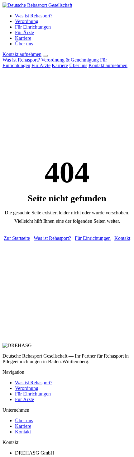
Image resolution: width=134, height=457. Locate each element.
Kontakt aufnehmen (21, 54)
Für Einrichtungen (33, 27)
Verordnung (26, 21)
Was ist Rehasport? (33, 15)
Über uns (24, 43)
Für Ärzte (24, 32)
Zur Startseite (17, 238)
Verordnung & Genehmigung (70, 59)
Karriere (23, 38)
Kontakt (122, 238)
